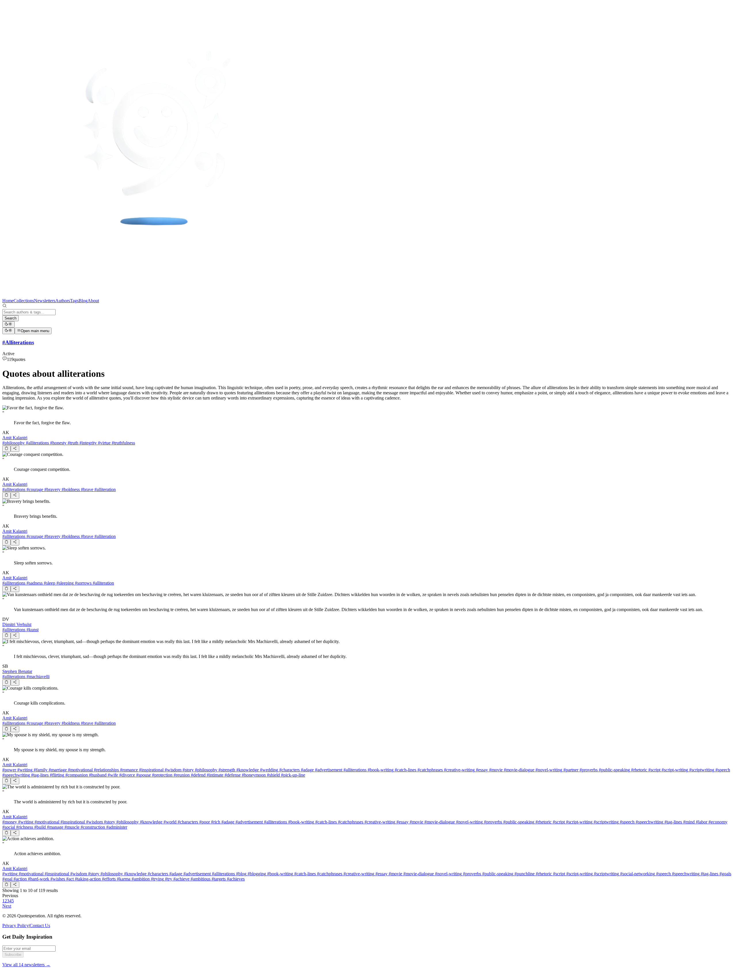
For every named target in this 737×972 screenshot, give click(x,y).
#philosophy (13, 442)
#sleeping (64, 583)
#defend (198, 775)
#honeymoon (253, 775)
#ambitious (199, 878)
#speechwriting (16, 775)
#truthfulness (123, 442)
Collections (24, 300)
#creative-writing (459, 769)
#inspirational (151, 769)
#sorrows (83, 583)
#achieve (180, 878)
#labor (701, 821)
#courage (34, 489)
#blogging (256, 873)
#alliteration (104, 489)
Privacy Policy (15, 925)
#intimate (214, 775)
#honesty (58, 442)
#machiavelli (37, 676)
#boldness (70, 489)
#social (8, 827)
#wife (112, 775)
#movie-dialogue (518, 769)
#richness (24, 827)
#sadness (34, 583)
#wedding (268, 769)
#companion (76, 775)
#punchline (524, 873)
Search (10, 318)
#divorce (126, 775)
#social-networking (637, 873)
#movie (495, 769)
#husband (97, 775)
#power (9, 769)
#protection (161, 775)
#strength (226, 769)
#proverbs (588, 769)
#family (40, 769)
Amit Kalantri (14, 437)
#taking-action (87, 878)
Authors (62, 300)
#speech (722, 769)
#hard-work (38, 878)
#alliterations (37, 442)
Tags (74, 300)
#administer (116, 827)
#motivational (80, 769)
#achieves (235, 878)
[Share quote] (15, 449)
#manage (54, 827)
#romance (128, 769)
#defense (232, 775)
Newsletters (44, 300)
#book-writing (380, 769)
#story (187, 769)
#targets (218, 878)
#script (653, 769)
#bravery (51, 489)
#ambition (140, 878)
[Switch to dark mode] (8, 324)
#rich (215, 821)
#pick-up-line (292, 775)
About (93, 300)
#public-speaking (614, 769)
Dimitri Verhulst (16, 624)
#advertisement (328, 769)
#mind (688, 821)
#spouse (143, 775)
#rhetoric (638, 769)
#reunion (181, 775)
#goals (724, 873)
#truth (72, 442)
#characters (289, 769)
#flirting (56, 775)
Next (6, 905)
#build (39, 827)
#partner (570, 769)
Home (8, 300)
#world (169, 821)
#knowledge (247, 769)
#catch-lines (405, 769)
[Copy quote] (6, 449)
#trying (157, 878)
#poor (204, 821)
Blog (83, 300)
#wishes (57, 878)
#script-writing (674, 769)
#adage (307, 769)
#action (19, 878)
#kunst (32, 629)
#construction (92, 827)
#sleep (49, 583)
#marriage (57, 769)
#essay (481, 769)
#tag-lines (39, 775)
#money (9, 821)
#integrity (87, 442)
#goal (7, 878)
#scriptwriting (701, 769)
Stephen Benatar (17, 671)
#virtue (104, 442)
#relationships (106, 769)
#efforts (108, 878)
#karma (123, 878)
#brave (86, 489)
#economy (717, 821)
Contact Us (40, 925)
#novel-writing (548, 769)
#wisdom (172, 769)
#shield (273, 775)
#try (168, 878)
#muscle (71, 827)
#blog (240, 873)
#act (69, 878)
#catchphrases (429, 769)
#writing (24, 769)
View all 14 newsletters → (26, 964)
